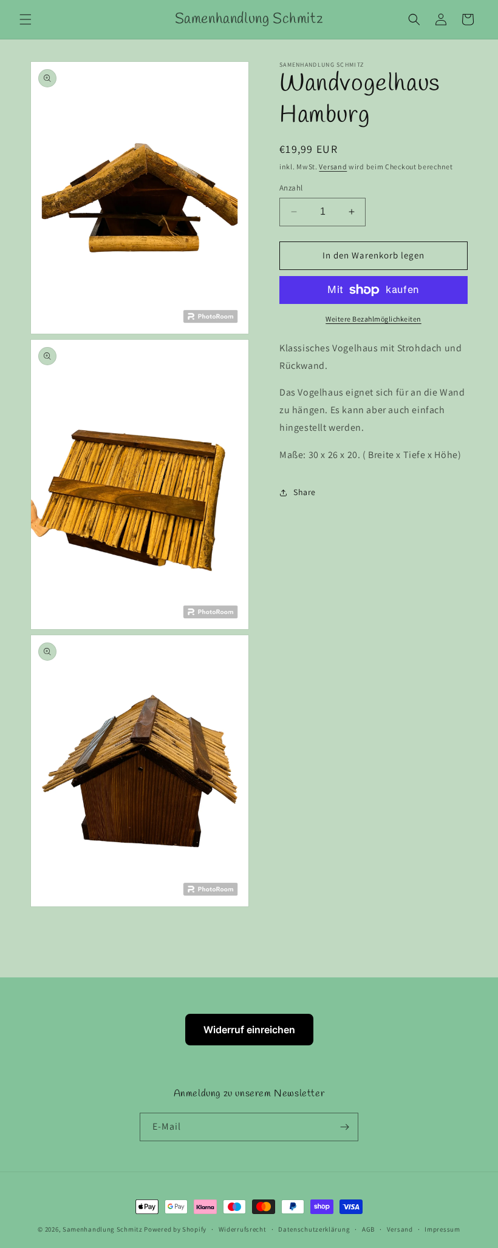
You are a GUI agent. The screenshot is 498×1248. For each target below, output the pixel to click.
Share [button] (304, 492)
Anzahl (290, 188)
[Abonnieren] (344, 1127)
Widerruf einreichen (249, 1030)
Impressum (442, 1229)
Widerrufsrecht (243, 1229)
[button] (25, 19)
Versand (333, 166)
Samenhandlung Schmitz (103, 1229)
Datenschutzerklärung (314, 1229)
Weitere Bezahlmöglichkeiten (373, 318)
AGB (368, 1229)
